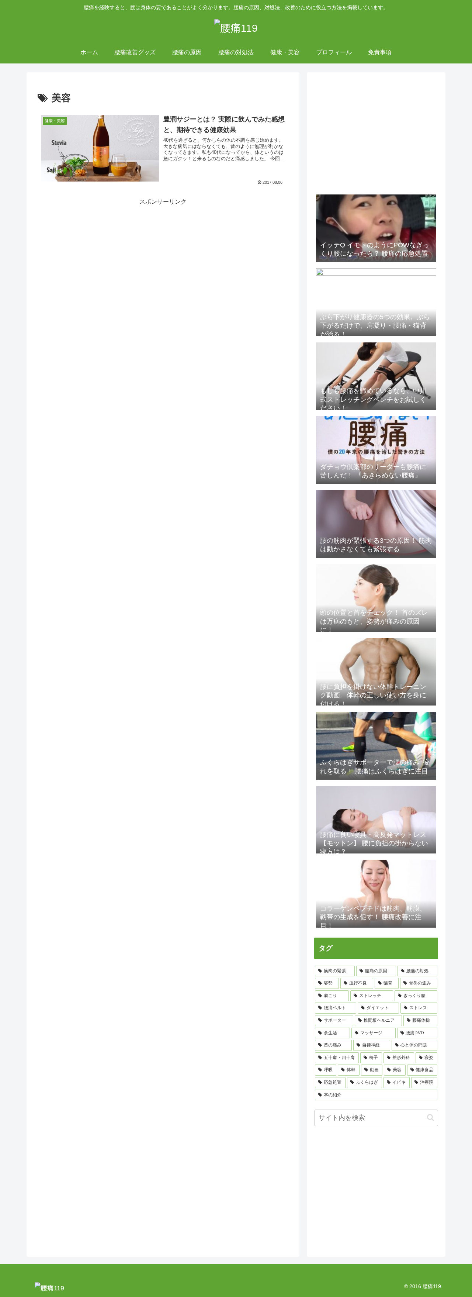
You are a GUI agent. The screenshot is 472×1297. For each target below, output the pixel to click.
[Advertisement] (100, 259)
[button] (430, 1117)
